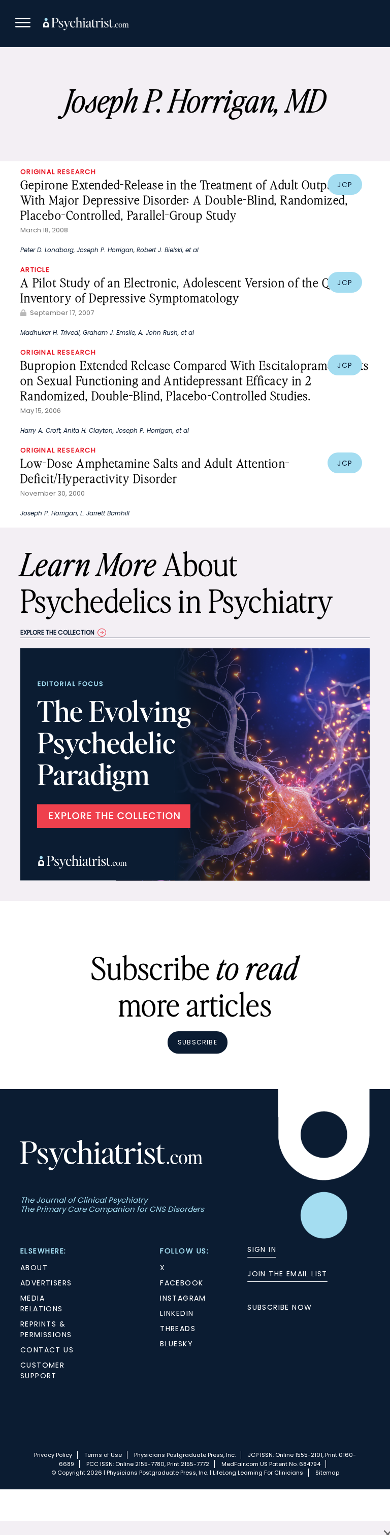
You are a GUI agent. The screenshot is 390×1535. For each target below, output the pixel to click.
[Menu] (22, 24)
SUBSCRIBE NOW (279, 1307)
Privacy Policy (53, 1455)
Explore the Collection (57, 632)
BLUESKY (176, 1344)
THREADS (178, 1328)
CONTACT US (47, 1350)
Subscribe (197, 1042)
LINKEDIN (176, 1313)
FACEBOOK (181, 1283)
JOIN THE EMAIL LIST (287, 1274)
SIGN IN (261, 1249)
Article (35, 269)
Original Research (58, 172)
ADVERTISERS (46, 1283)
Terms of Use (103, 1455)
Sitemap (327, 1473)
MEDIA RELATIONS (41, 1303)
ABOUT (34, 1268)
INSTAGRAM (183, 1298)
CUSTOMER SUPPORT (42, 1370)
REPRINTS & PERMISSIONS (46, 1329)
